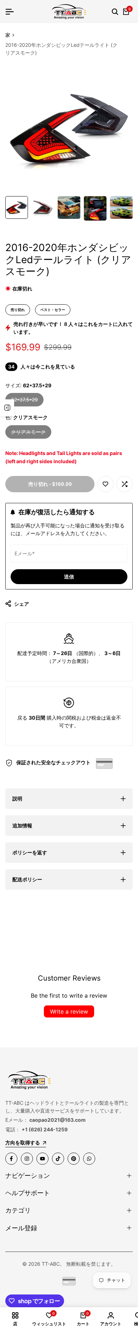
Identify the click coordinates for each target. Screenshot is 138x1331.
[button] (105, 484)
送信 (69, 576)
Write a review (69, 1011)
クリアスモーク (28, 433)
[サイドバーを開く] (7, 407)
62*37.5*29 (24, 401)
